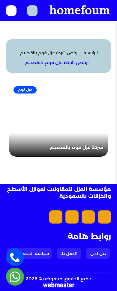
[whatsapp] (15, 277)
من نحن (98, 253)
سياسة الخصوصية (29, 253)
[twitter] (88, 217)
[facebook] (104, 217)
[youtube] (72, 217)
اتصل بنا (68, 253)
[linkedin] (55, 217)
